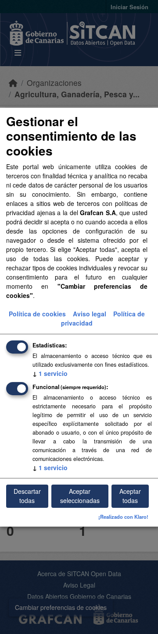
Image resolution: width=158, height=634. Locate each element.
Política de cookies (37, 313)
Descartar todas (27, 496)
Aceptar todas (130, 496)
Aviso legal (89, 313)
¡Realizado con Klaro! (123, 516)
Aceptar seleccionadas (80, 496)
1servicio (50, 373)
